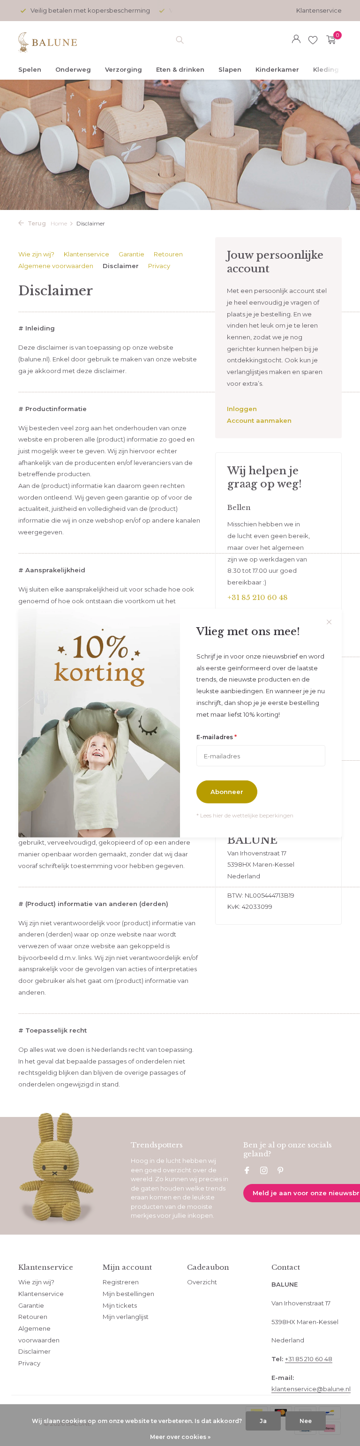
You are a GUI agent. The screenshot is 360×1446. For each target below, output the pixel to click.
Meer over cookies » (180, 1436)
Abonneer (226, 791)
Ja (263, 1420)
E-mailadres (216, 737)
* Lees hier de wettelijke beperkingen (244, 815)
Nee (306, 1420)
